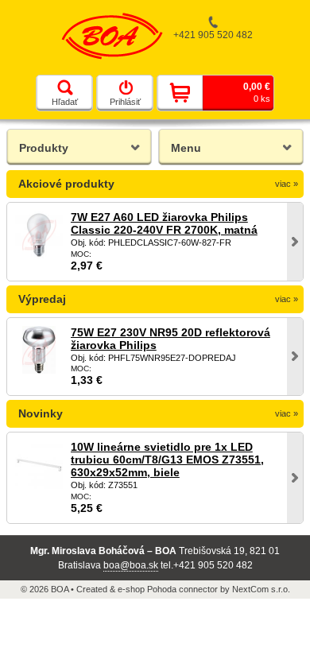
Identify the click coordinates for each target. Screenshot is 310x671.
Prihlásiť (125, 102)
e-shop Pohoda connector (168, 589)
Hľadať (65, 102)
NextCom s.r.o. (261, 589)
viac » (286, 183)
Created (91, 589)
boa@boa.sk (130, 565)
